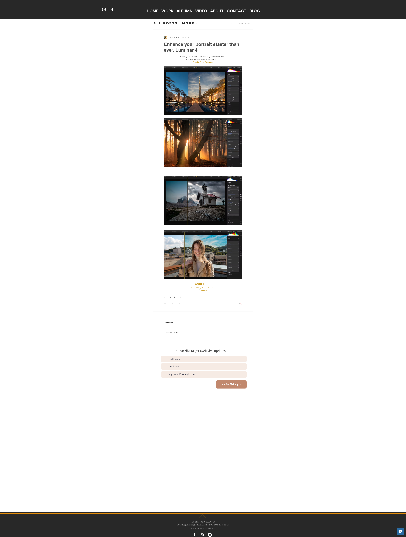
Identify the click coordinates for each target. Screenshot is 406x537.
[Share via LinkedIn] (175, 297)
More (188, 23)
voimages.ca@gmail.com (192, 524)
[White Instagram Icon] (104, 9)
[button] (231, 23)
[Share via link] (180, 297)
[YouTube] (210, 535)
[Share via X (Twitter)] (170, 297)
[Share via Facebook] (165, 297)
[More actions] (241, 37)
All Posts (165, 23)
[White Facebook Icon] (112, 9)
